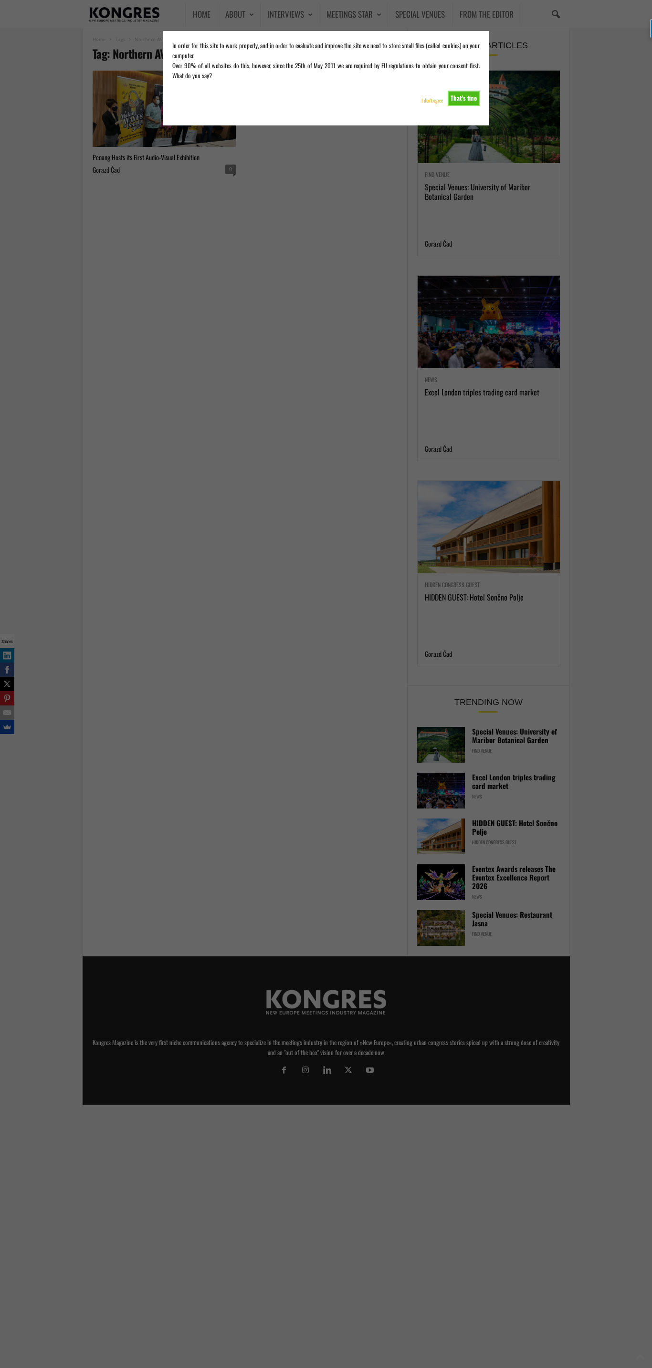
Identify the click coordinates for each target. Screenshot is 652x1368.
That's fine (464, 98)
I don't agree (432, 100)
